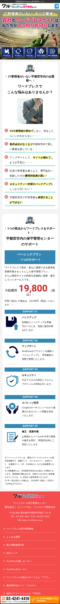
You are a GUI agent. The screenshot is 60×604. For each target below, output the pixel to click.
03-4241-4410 (22, 516)
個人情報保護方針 (15, 545)
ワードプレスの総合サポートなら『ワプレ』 (28, 577)
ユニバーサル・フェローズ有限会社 (36, 507)
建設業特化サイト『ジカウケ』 (22, 585)
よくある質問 (13, 537)
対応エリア (12, 553)
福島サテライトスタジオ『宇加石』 (24, 593)
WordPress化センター (16, 569)
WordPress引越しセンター (19, 561)
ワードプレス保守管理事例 (19, 528)
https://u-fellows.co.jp (32, 520)
